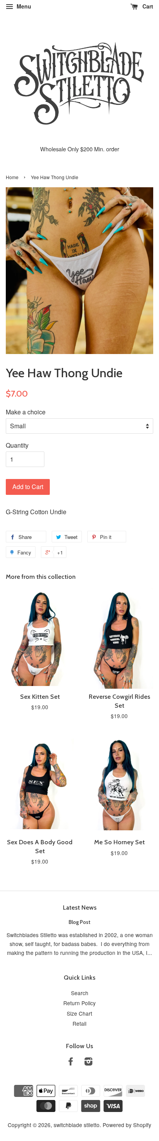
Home (12, 177)
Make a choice (26, 411)
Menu (23, 6)
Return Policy (79, 1003)
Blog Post (79, 922)
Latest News (79, 907)
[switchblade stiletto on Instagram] (88, 1062)
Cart (147, 6)
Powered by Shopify (127, 1125)
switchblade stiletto (77, 1125)
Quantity (17, 445)
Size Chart (79, 1013)
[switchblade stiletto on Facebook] (70, 1062)
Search (79, 993)
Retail (79, 1023)
